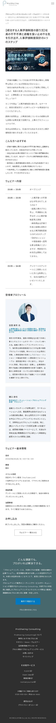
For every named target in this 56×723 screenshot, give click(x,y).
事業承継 (27, 678)
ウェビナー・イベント (41, 14)
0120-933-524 (28, 694)
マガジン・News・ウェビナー (28, 642)
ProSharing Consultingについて (28, 635)
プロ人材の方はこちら (28, 610)
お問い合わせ (28, 653)
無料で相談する (28, 601)
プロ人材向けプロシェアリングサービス (28, 649)
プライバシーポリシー (27, 705)
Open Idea (27, 675)
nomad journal (27, 682)
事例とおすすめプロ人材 (28, 639)
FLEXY (27, 671)
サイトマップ (28, 657)
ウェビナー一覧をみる (28, 532)
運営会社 (27, 701)
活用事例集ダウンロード (28, 646)
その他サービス (28, 665)
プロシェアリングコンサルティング (18, 14)
